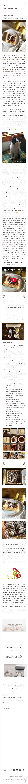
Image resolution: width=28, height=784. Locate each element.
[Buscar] (25, 2)
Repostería (5, 702)
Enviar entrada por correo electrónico (12, 697)
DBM (3, 5)
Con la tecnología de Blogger (15, 776)
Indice (10, 9)
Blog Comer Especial (8, 548)
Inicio (4, 9)
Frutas (21, 700)
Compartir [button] (5, 695)
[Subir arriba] (25, 780)
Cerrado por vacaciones (13, 700)
